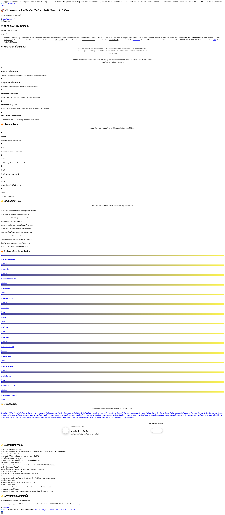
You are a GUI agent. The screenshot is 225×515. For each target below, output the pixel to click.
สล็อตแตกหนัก (168, 415)
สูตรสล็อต (67, 417)
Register (3, 5)
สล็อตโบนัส (68, 510)
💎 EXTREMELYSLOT (8, 3)
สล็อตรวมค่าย (31, 413)
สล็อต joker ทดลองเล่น (47, 510)
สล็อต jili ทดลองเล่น (23, 415)
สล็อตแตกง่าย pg (77, 417)
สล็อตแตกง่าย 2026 (197, 413)
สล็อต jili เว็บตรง (134, 415)
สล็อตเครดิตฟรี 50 (156, 413)
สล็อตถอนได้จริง (43, 413)
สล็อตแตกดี (45, 417)
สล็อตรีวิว (48, 415)
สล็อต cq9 (124, 415)
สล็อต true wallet (120, 417)
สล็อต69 (195, 415)
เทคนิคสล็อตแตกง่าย (65, 413)
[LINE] (1, 511)
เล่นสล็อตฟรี (103, 413)
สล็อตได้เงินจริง (78, 413)
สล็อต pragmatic (176, 413)
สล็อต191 (41, 415)
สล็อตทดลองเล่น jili (59, 415)
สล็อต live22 (133, 413)
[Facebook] (2, 511)
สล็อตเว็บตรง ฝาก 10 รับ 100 (213, 413)
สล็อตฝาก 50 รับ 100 (89, 417)
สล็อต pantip (109, 415)
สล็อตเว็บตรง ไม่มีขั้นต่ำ (85, 415)
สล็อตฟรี (117, 415)
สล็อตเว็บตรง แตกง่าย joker (105, 417)
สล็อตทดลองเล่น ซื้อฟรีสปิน (182, 415)
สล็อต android (186, 413)
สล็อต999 (167, 413)
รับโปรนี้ (157, 430)
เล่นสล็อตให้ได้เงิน (7, 413)
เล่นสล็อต (111, 413)
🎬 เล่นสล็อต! (5, 19)
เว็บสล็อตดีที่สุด (215, 415)
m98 (214, 40)
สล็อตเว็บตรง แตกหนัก (91, 413)
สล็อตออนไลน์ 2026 (122, 413)
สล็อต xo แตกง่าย (204, 415)
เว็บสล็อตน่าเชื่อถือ (144, 413)
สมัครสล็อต (130, 417)
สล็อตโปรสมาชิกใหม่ (33, 417)
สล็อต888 (33, 415)
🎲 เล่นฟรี (12, 19)
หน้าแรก (37, 510)
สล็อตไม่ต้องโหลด (20, 413)
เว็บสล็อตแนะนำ (21, 417)
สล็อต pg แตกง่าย (71, 415)
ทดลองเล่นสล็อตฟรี (56, 417)
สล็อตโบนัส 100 (99, 415)
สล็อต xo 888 (158, 415)
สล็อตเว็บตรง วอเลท (146, 415)
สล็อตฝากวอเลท (59, 510)
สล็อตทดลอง (136, 40)
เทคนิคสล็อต (53, 413)
